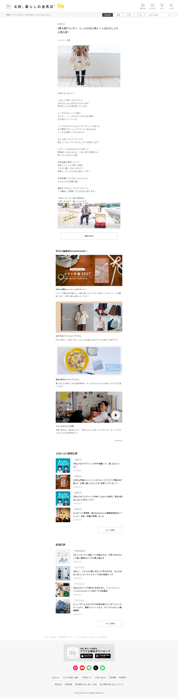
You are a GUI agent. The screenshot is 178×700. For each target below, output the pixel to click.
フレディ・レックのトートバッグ (72, 103)
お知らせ (61, 24)
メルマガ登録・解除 (70, 677)
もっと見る (110, 530)
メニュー (171, 8)
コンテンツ (152, 8)
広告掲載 (112, 677)
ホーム (45, 637)
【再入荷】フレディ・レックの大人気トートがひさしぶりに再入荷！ (83, 637)
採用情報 (68, 684)
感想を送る (88, 236)
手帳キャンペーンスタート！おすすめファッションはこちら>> (28, 15)
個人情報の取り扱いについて (111, 684)
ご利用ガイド (86, 677)
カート (162, 8)
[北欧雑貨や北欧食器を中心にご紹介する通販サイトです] (34, 6)
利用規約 (122, 677)
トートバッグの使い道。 (68, 181)
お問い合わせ (100, 677)
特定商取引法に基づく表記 (86, 684)
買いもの (143, 8)
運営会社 (58, 684)
